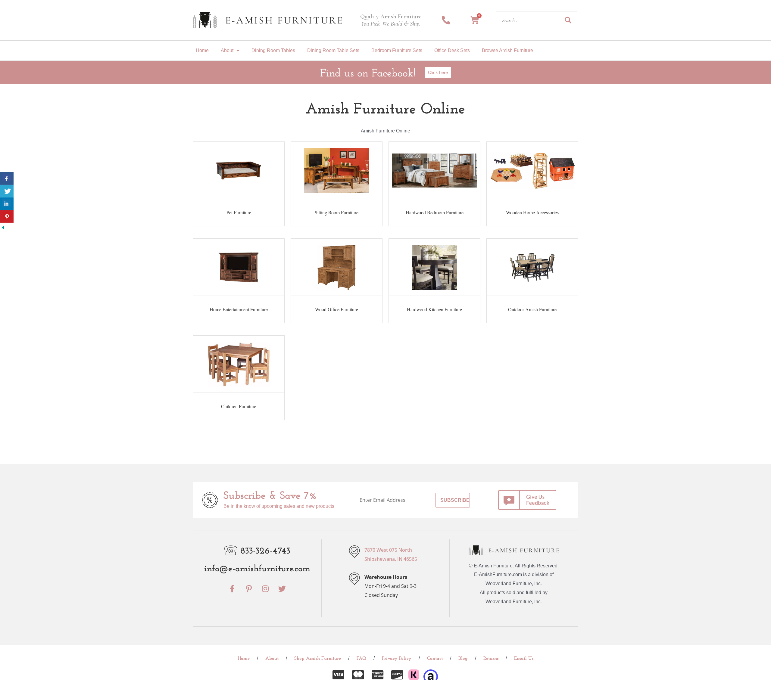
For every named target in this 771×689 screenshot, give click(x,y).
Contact (435, 658)
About (227, 50)
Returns (490, 658)
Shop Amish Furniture (317, 658)
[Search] (568, 20)
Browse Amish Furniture (507, 50)
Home (202, 50)
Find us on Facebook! (368, 73)
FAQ (361, 658)
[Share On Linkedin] (7, 203)
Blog (463, 658)
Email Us (523, 658)
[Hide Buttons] (3, 227)
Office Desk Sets (452, 50)
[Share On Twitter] (7, 191)
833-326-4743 (265, 551)
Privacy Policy (396, 658)
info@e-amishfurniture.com (257, 569)
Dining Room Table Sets (333, 50)
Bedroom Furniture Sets (396, 50)
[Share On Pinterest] (7, 216)
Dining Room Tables (273, 50)
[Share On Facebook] (7, 178)
